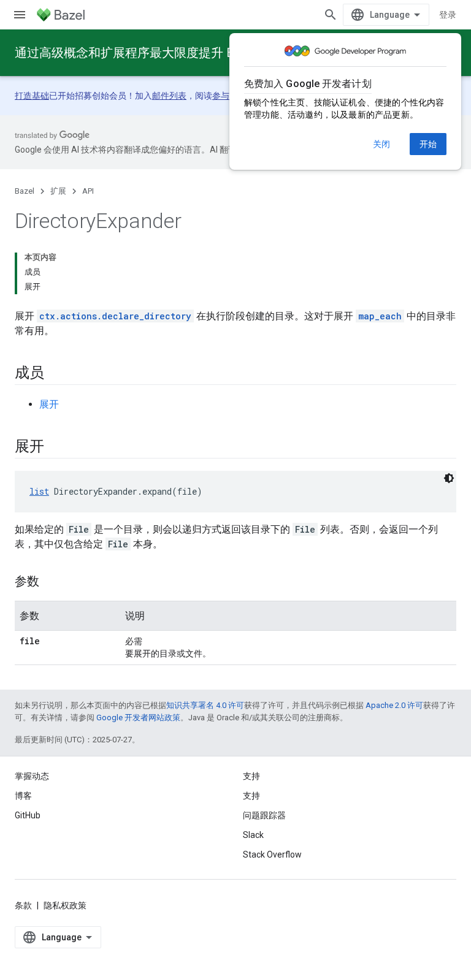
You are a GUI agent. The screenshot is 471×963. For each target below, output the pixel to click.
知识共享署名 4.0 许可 (205, 705)
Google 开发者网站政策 (138, 717)
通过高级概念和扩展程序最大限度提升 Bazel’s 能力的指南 (172, 52)
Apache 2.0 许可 (394, 705)
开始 (428, 144)
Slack (253, 835)
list (39, 491)
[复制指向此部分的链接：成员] (56, 374)
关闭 (381, 144)
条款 (23, 905)
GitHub (27, 815)
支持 (251, 796)
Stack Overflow (272, 854)
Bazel (24, 191)
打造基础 (32, 96)
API (88, 191)
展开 (49, 404)
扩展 (58, 191)
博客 (23, 796)
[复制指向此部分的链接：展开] (56, 447)
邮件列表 (169, 96)
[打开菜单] (19, 14)
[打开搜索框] (330, 14)
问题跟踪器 (264, 815)
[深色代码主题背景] (449, 478)
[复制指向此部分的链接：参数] (51, 582)
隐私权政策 (65, 905)
